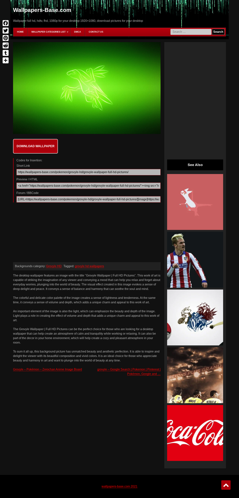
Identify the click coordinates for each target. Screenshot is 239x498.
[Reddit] (5, 45)
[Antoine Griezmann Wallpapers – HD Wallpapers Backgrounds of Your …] (195, 260)
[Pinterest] (5, 38)
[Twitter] (5, 30)
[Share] (5, 60)
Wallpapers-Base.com (42, 10)
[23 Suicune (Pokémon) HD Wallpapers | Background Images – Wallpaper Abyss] (195, 317)
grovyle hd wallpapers (89, 266)
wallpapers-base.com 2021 (119, 486)
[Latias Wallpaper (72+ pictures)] (195, 202)
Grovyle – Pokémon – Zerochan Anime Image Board (47, 369)
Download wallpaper (36, 146)
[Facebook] (5, 23)
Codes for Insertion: (29, 160)
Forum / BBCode (27, 193)
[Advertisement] (87, 233)
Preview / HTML (27, 179)
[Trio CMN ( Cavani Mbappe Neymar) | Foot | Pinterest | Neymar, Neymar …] (195, 375)
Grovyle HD (54, 266)
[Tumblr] (5, 53)
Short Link (23, 165)
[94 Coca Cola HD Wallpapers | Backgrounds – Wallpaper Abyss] (195, 433)
